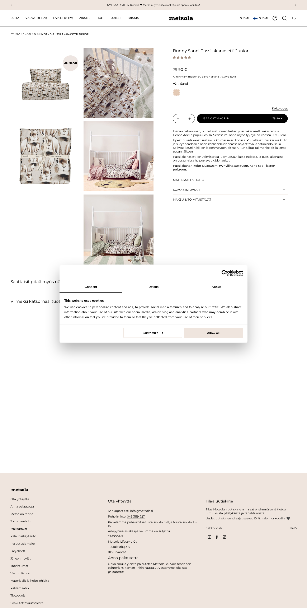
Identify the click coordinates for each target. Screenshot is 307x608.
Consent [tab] (91, 287)
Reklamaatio (19, 588)
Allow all (213, 333)
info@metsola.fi (141, 511)
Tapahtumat (19, 566)
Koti (28, 34)
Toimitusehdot (21, 521)
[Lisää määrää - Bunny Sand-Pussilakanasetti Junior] (190, 118)
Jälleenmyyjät (20, 558)
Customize (150, 333)
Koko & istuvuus (186, 190)
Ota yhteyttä (19, 499)
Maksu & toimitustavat (192, 199)
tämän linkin (134, 568)
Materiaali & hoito (188, 180)
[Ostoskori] (294, 18)
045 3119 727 (136, 516)
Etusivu (16, 34)
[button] (36, 18)
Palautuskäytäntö (23, 536)
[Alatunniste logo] (19, 489)
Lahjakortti (18, 551)
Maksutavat (18, 529)
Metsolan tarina (21, 514)
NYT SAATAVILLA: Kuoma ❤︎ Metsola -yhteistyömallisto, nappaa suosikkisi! (153, 4)
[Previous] (12, 5)
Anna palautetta (22, 506)
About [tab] (216, 287)
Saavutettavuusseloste (26, 603)
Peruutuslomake (22, 544)
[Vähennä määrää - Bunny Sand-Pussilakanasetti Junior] (177, 118)
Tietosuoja (17, 595)
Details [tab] (153, 287)
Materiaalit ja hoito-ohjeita (29, 581)
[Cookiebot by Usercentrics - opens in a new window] (224, 273)
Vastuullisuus (20, 573)
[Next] (295, 5)
